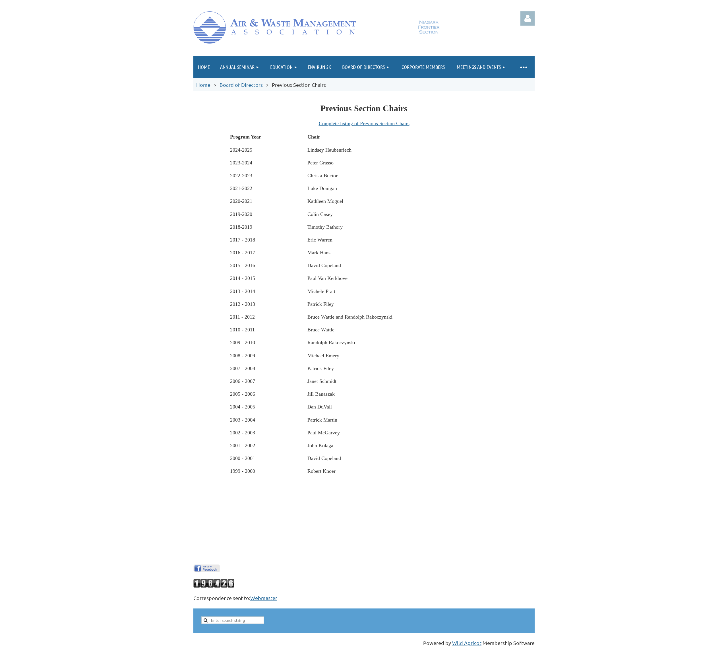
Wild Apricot (466, 643)
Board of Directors (241, 85)
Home (203, 85)
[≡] (523, 67)
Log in (527, 18)
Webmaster (263, 598)
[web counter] (213, 586)
